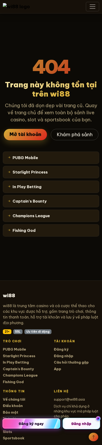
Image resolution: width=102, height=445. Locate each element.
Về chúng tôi (14, 399)
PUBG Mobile (14, 349)
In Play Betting (16, 362)
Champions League (20, 375)
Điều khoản (13, 405)
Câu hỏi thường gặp (71, 362)
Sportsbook (13, 438)
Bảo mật (10, 412)
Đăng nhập (63, 356)
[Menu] (92, 6)
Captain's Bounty (18, 369)
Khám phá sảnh (75, 134)
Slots (7, 431)
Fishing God (13, 382)
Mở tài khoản (25, 134)
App (57, 369)
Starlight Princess (19, 356)
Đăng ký (61, 349)
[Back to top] (93, 437)
